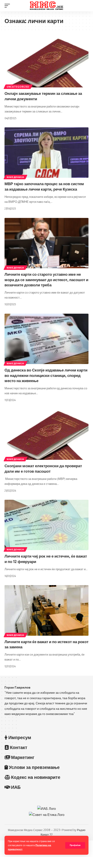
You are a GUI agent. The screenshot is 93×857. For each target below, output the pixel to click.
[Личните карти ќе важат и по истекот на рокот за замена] (46, 610)
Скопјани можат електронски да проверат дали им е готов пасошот (43, 468)
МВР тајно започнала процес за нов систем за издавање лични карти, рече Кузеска (44, 186)
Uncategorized (18, 86)
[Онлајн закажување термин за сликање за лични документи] (46, 62)
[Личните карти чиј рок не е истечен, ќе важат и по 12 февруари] (46, 525)
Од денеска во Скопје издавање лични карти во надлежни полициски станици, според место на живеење (46, 375)
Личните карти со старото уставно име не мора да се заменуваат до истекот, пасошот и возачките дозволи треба (46, 279)
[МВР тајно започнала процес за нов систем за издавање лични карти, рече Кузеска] (46, 152)
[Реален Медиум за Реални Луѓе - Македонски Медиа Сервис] (46, 5)
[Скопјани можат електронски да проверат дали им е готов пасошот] (46, 434)
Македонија (15, 177)
